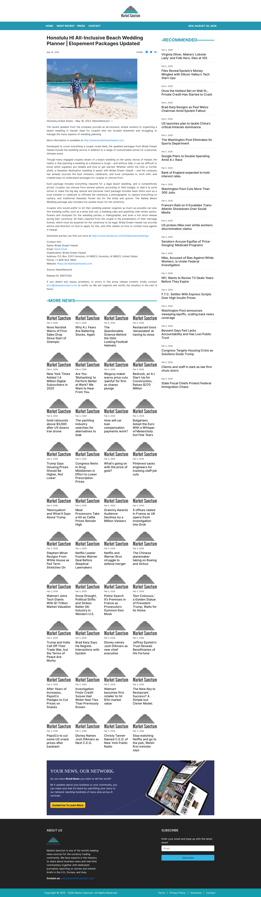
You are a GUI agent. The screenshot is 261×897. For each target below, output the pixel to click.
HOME (49, 25)
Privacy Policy (178, 892)
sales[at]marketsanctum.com (77, 878)
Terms (161, 892)
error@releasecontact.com (62, 285)
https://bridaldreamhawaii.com (74, 263)
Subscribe (188, 857)
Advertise (195, 892)
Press (81, 25)
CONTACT (95, 25)
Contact (210, 892)
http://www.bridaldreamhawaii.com (104, 140)
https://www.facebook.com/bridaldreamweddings (120, 235)
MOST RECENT (66, 25)
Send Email (60, 249)
